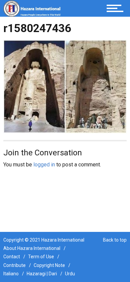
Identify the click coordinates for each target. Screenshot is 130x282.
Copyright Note (49, 265)
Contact (11, 256)
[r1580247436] (65, 86)
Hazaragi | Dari (42, 273)
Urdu (70, 273)
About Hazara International (31, 248)
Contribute (14, 265)
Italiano (11, 273)
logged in (44, 164)
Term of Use (41, 256)
